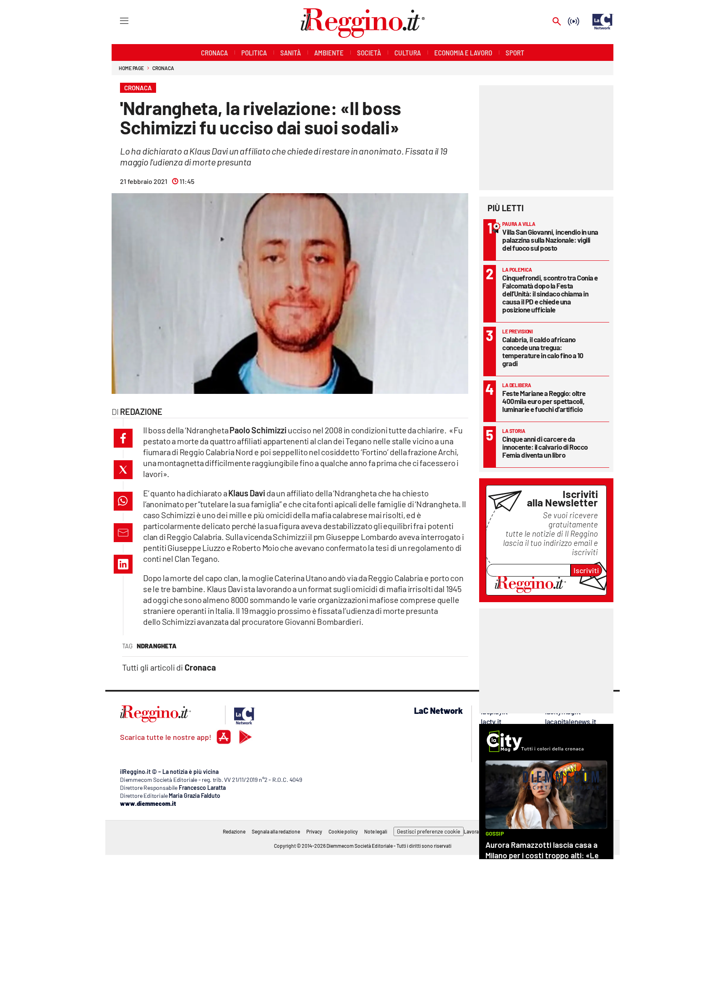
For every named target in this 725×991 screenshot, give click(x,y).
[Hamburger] (116, 20)
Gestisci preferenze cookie (428, 831)
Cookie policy (343, 831)
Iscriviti (586, 570)
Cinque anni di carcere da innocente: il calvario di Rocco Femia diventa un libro (545, 447)
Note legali (375, 831)
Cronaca (163, 68)
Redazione (234, 831)
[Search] (557, 22)
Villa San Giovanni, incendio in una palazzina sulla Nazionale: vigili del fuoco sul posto (550, 240)
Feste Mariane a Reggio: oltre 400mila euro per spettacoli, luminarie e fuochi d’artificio (544, 401)
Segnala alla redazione (276, 831)
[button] (123, 438)
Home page (131, 68)
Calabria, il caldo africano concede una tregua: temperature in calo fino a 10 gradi (543, 351)
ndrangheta (157, 646)
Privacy (314, 831)
